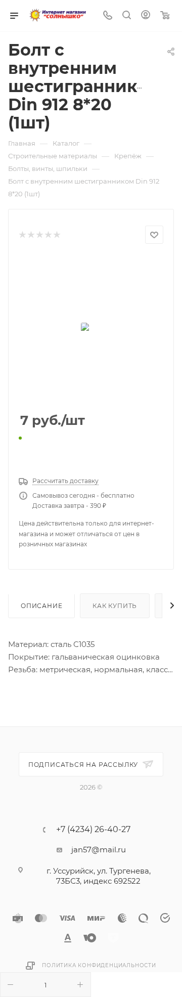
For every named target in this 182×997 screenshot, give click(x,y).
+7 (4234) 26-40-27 (93, 830)
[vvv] (91, 328)
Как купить (115, 606)
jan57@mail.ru (98, 849)
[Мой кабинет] (145, 16)
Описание (41, 606)
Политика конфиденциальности (99, 965)
